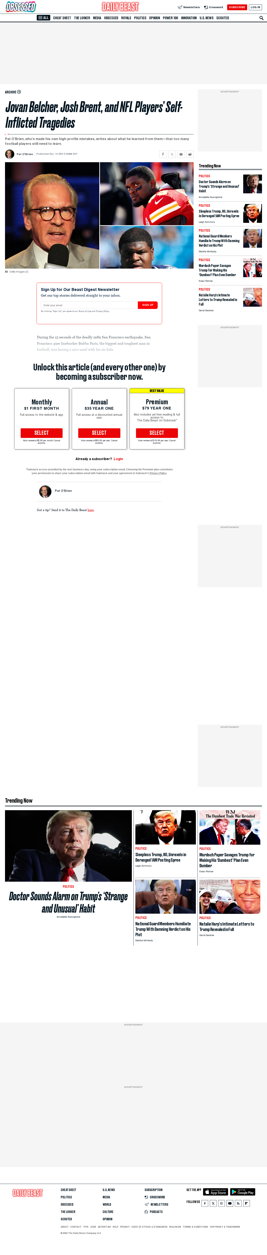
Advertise (104, 1227)
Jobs (93, 1227)
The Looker (82, 18)
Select (41, 433)
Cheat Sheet (62, 18)
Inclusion (175, 1227)
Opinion (154, 18)
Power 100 (170, 18)
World (107, 1204)
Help (115, 1227)
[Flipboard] (246, 1204)
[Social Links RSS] (238, 1204)
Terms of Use (85, 311)
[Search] (261, 18)
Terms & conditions (195, 1227)
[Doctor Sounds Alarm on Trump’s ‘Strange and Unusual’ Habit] (252, 192)
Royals (126, 18)
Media (97, 18)
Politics (140, 18)
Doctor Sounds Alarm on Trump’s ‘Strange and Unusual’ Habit (68, 902)
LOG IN (255, 7)
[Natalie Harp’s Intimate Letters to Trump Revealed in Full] (252, 305)
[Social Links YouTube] (230, 1204)
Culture (108, 1212)
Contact (75, 1227)
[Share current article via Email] (181, 154)
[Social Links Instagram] (221, 1204)
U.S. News (206, 18)
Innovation (189, 18)
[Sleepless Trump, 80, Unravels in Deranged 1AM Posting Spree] (252, 221)
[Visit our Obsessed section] (34, 7)
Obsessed (111, 18)
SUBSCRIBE (237, 7)
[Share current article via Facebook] (163, 154)
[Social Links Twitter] (213, 1204)
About (65, 1227)
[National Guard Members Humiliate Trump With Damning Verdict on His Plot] (252, 246)
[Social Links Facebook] (205, 1204)
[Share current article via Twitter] (172, 154)
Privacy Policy (103, 311)
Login (118, 459)
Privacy (125, 1227)
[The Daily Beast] (120, 7)
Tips (85, 1227)
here (91, 510)
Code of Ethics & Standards (149, 1227)
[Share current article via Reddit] (190, 154)
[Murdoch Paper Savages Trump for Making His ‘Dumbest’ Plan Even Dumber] (252, 276)
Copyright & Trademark (225, 1227)
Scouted (222, 18)
